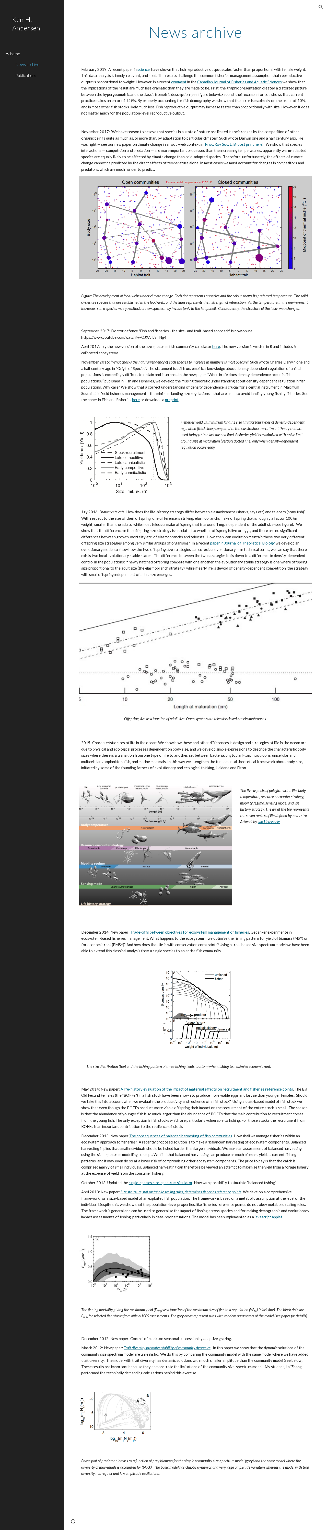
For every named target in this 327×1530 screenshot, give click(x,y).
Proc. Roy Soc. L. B (220, 144)
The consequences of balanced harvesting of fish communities (180, 1136)
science (143, 69)
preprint (172, 400)
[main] (195, 31)
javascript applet (268, 1217)
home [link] (15, 53)
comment (178, 82)
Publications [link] (25, 75)
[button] (321, 7)
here (216, 346)
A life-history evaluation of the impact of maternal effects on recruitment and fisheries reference (202, 1089)
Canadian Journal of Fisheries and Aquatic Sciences (239, 82)
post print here (250, 144)
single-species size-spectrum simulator (160, 1183)
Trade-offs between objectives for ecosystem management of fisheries (189, 932)
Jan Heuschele (269, 822)
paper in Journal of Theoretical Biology (242, 543)
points (288, 1089)
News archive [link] (27, 64)
